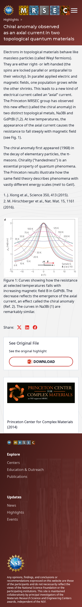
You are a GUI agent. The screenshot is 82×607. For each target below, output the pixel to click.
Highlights (15, 512)
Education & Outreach (25, 469)
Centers (13, 462)
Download (44, 361)
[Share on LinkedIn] (27, 327)
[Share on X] (19, 327)
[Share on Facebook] (35, 327)
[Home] (36, 10)
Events (12, 519)
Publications (17, 476)
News (11, 505)
